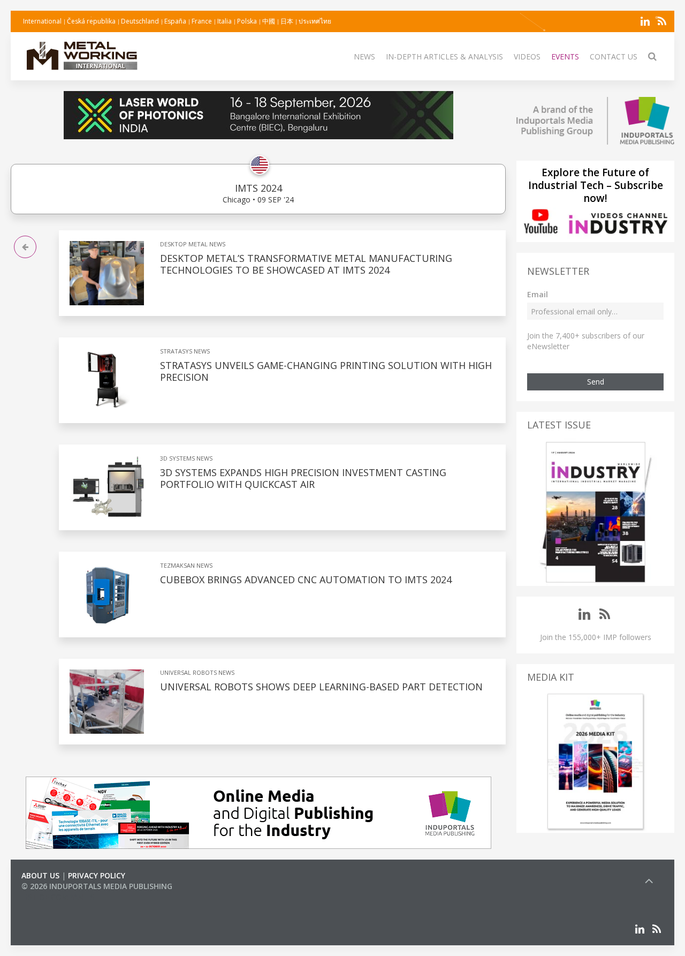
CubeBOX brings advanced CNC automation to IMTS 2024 (306, 579)
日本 (286, 21)
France (202, 21)
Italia (224, 21)
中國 (268, 21)
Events (565, 56)
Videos (527, 56)
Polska (247, 21)
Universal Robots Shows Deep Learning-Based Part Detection (321, 686)
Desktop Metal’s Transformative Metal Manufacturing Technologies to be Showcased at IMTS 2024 (306, 264)
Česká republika (91, 21)
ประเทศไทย (315, 21)
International (42, 21)
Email (537, 294)
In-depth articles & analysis (444, 56)
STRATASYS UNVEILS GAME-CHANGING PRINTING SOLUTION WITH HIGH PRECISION (326, 371)
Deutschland (140, 21)
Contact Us (613, 56)
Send (595, 382)
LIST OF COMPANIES (57, 897)
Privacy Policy (96, 875)
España (175, 21)
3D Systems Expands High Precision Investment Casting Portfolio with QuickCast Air (303, 478)
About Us (40, 875)
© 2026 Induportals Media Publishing (96, 886)
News (364, 56)
